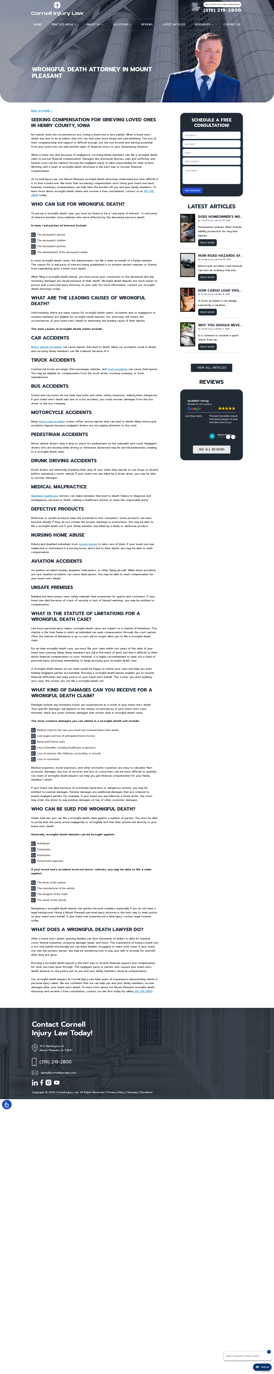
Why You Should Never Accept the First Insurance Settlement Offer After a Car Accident (220, 325)
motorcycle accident (52, 421)
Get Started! (192, 190)
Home (38, 24)
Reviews (146, 24)
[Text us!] (262, 1368)
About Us (93, 24)
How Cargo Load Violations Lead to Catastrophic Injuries (220, 291)
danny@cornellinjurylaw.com (58, 1073)
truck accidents (117, 369)
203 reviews (205, 404)
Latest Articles (174, 24)
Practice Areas (62, 24)
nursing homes (88, 544)
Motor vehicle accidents (46, 347)
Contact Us (231, 24)
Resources (202, 24)
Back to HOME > (41, 111)
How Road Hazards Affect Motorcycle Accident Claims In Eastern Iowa (220, 256)
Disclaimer (146, 1092)
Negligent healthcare (44, 496)
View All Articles (211, 367)
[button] (74, 24)
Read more (208, 243)
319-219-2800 (143, 991)
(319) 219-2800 (222, 10)
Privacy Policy (116, 1092)
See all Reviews (211, 449)
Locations (120, 24)
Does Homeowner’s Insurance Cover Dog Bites (220, 217)
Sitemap (132, 1092)
